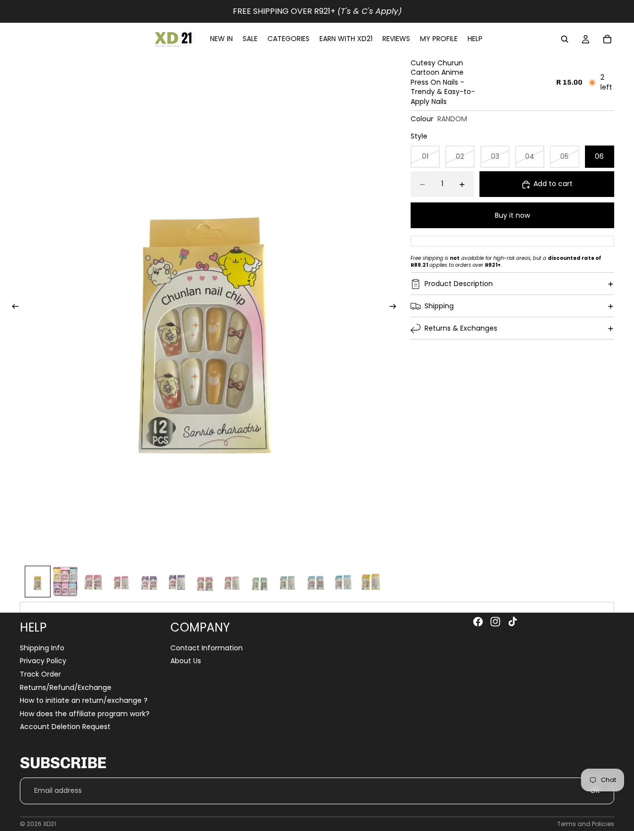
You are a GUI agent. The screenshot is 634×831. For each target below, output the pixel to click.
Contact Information (206, 648)
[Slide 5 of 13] (148, 581)
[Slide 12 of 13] (343, 581)
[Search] (565, 39)
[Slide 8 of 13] (232, 581)
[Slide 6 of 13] (176, 581)
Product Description (458, 284)
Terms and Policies (585, 824)
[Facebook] (478, 622)
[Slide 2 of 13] (65, 581)
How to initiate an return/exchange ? (84, 700)
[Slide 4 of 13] (121, 581)
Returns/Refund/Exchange (65, 687)
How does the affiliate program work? (85, 714)
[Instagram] (495, 622)
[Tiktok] (513, 622)
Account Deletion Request (65, 727)
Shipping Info (42, 648)
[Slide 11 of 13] (315, 581)
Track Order (40, 674)
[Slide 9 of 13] (259, 581)
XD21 (49, 824)
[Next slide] (396, 308)
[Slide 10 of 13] (287, 581)
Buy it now (512, 215)
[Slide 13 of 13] (370, 581)
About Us (185, 661)
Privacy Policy (43, 661)
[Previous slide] (12, 308)
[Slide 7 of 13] (204, 581)
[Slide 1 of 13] (38, 581)
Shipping (439, 306)
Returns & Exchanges (460, 328)
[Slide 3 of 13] (93, 581)
